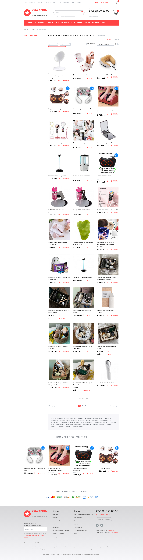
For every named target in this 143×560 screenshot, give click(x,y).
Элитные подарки (98, 424)
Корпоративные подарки (73, 424)
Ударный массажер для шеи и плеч (82, 144)
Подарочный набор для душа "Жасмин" (82, 384)
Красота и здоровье (31, 35)
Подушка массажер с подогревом (104, 177)
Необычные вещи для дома (94, 418)
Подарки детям (68, 418)
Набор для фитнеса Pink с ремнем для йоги (56, 211)
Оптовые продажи (58, 533)
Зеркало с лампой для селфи (58, 143)
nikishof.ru (111, 530)
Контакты (32, 2)
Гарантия (39, 2)
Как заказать (78, 517)
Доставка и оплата (50, 2)
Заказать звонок (93, 16)
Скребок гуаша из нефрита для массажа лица (83, 244)
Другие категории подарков (70, 422)
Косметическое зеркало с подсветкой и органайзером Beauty (57, 76)
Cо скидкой (79, 418)
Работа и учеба (85, 420)
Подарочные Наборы (101, 422)
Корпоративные (62, 22)
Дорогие (50, 22)
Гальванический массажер (105, 383)
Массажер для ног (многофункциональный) (105, 110)
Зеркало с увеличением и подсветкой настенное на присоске (105, 245)
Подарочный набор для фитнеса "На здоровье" (59, 278)
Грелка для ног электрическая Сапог (83, 75)
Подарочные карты (80, 530)
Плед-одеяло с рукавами (68, 16)
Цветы (79, 22)
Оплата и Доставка (59, 521)
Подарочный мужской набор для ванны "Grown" (59, 311)
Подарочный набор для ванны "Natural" (58, 348)
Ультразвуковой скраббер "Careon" (105, 311)
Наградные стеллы (64, 426)
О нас (54, 524)
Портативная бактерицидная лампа (82, 177)
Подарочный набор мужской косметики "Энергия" (106, 278)
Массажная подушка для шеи (106, 74)
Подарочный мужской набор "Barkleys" (82, 311)
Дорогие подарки (78, 426)
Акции (59, 2)
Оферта (76, 524)
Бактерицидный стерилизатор (82, 277)
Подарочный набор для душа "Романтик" (82, 348)
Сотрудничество (58, 537)
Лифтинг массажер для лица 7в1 (107, 210)
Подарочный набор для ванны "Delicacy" (107, 348)
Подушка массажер (54, 109)
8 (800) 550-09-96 (99, 11)
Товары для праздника (99, 420)
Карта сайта (78, 527)
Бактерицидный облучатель (57, 176)
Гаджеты (95, 22)
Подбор (29, 22)
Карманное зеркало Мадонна (107, 143)
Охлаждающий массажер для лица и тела (58, 244)
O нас (25, 2)
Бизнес (104, 22)
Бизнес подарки (86, 422)
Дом (73, 22)
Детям (87, 22)
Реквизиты (56, 527)
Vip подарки (87, 424)
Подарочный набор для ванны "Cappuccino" (58, 384)
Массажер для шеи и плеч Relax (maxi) (83, 110)
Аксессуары (39, 22)
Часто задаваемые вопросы (83, 514)
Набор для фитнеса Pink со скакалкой (81, 211)
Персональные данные (81, 521)
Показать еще (83, 398)
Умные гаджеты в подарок (69, 420)
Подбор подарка (56, 418)
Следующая (114, 406)
